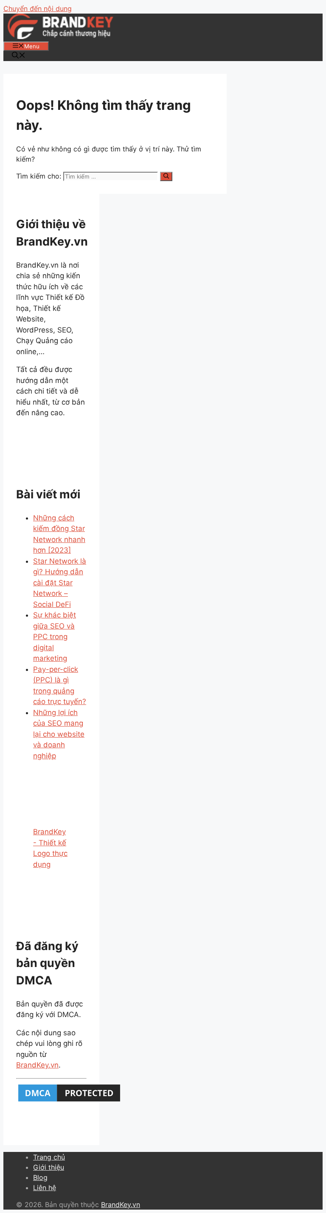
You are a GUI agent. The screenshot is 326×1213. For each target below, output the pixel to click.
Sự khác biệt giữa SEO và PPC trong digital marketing (54, 636)
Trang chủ (49, 1157)
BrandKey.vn (37, 1065)
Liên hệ (44, 1187)
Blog (40, 1177)
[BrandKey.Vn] (60, 36)
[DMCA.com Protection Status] (69, 1101)
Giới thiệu (48, 1167)
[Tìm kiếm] (166, 176)
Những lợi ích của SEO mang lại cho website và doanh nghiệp (58, 734)
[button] (18, 56)
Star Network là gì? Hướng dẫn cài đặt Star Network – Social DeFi (59, 583)
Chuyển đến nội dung (37, 8)
